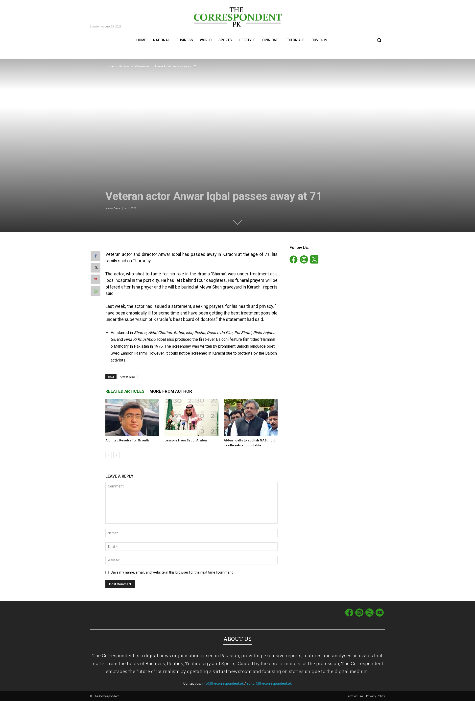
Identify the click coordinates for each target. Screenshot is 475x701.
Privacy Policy (375, 696)
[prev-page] (108, 455)
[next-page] (116, 455)
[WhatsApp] (95, 291)
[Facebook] (95, 256)
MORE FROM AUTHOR (170, 391)
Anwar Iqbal (127, 376)
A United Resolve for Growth (127, 440)
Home (109, 66)
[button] (379, 40)
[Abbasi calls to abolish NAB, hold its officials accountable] (251, 417)
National (124, 66)
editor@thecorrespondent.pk (269, 683)
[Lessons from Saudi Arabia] (191, 417)
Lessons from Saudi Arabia (186, 440)
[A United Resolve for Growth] (132, 417)
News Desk (112, 208)
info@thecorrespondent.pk (223, 683)
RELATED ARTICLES (124, 391)
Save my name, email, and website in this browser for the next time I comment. (172, 572)
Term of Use (355, 696)
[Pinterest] (95, 279)
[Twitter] (95, 268)
